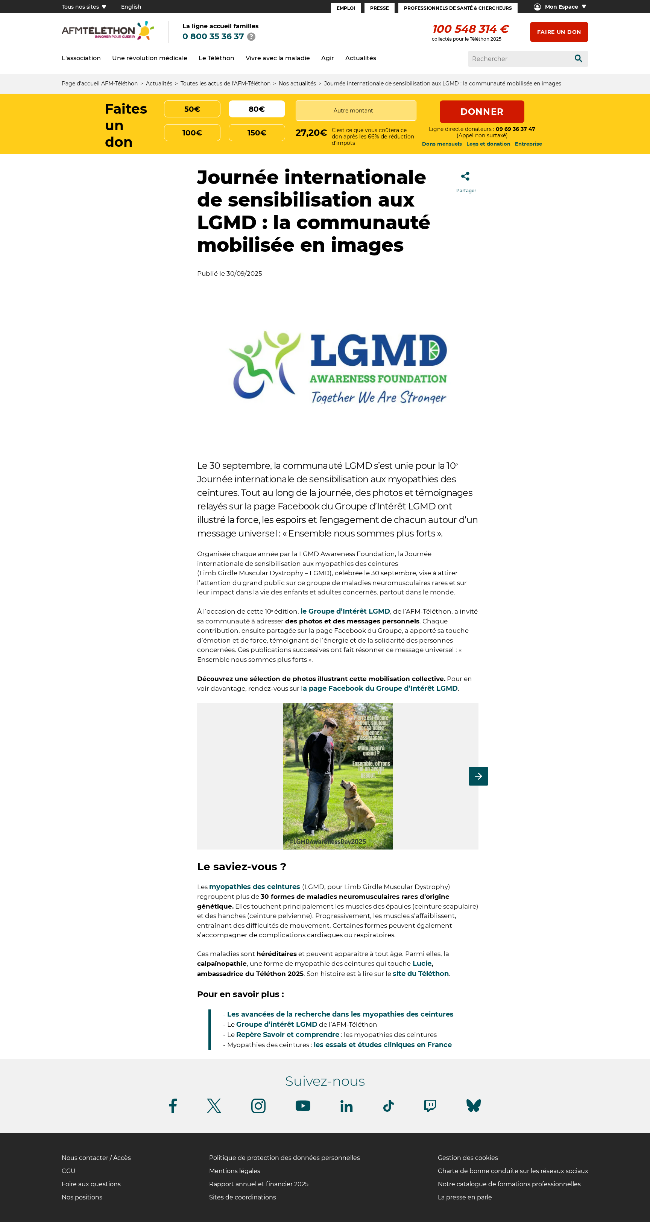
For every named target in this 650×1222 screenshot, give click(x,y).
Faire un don (559, 32)
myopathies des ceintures (255, 887)
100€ (192, 132)
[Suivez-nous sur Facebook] (173, 1111)
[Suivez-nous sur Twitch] (430, 1110)
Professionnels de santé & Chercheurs (458, 8)
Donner (482, 111)
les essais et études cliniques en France (384, 1045)
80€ (257, 109)
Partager (466, 190)
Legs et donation (488, 144)
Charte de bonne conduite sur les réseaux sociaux (513, 1171)
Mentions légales (234, 1171)
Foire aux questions (91, 1184)
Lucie (421, 963)
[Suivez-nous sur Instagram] (258, 1112)
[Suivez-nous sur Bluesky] (473, 1112)
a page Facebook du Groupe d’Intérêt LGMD (380, 688)
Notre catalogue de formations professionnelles (509, 1184)
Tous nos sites (81, 6)
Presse (379, 8)
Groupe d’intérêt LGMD (276, 1024)
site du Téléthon (421, 974)
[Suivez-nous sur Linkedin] (346, 1110)
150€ (257, 132)
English (131, 6)
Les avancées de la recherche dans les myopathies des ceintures (341, 1014)
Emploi (346, 8)
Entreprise (528, 144)
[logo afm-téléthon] (108, 38)
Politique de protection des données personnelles (284, 1157)
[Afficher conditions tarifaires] (251, 36)
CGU (69, 1171)
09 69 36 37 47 (515, 129)
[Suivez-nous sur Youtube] (303, 1109)
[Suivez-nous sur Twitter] (214, 1111)
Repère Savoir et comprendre (287, 1034)
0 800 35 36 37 (213, 36)
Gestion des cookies (468, 1157)
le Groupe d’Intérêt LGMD (345, 611)
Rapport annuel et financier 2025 (258, 1184)
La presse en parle (465, 1197)
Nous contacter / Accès (96, 1157)
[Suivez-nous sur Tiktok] (388, 1110)
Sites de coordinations (242, 1197)
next (478, 776)
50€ (192, 109)
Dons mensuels (442, 144)
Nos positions (82, 1197)
